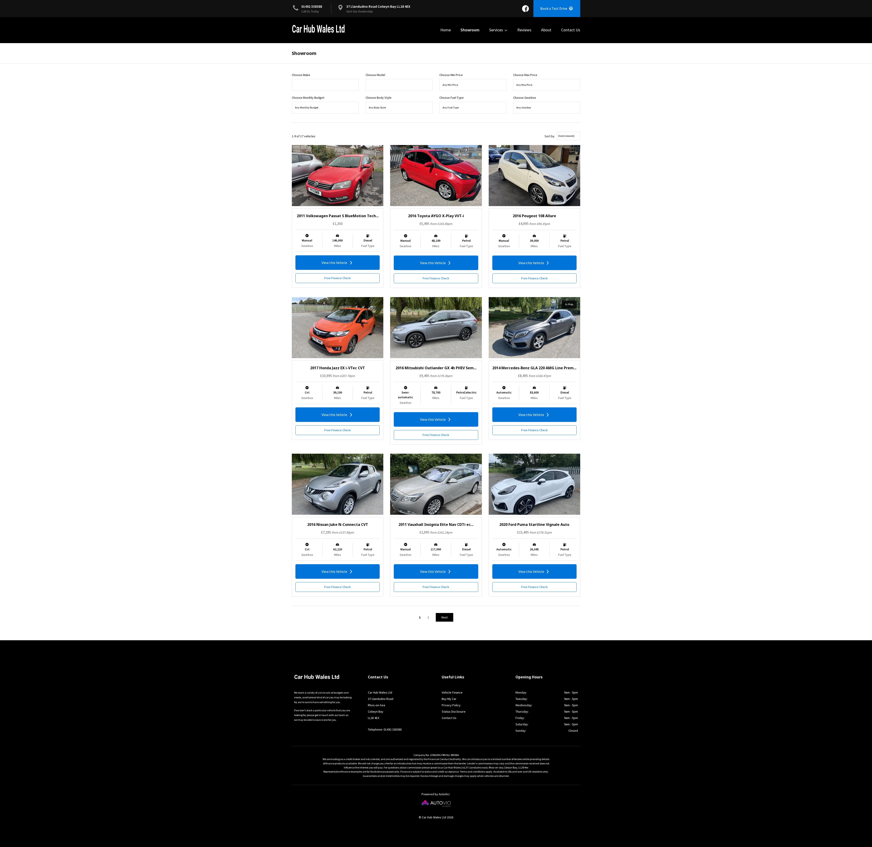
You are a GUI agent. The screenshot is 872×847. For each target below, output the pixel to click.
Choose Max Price (525, 75)
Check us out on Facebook (525, 8)
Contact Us (570, 29)
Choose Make (301, 75)
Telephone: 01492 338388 (385, 729)
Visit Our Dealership (359, 11)
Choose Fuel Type (451, 98)
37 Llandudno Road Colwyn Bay (378, 6)
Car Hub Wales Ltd (318, 28)
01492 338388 (311, 6)
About (546, 29)
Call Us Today (310, 11)
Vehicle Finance (452, 692)
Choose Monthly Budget (308, 98)
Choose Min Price (451, 75)
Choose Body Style (378, 98)
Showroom (470, 29)
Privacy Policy (451, 705)
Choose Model (375, 75)
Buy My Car (449, 699)
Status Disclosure (454, 711)
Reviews (524, 29)
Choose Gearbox (524, 98)
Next (444, 617)
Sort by (550, 136)
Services (496, 29)
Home (445, 29)
